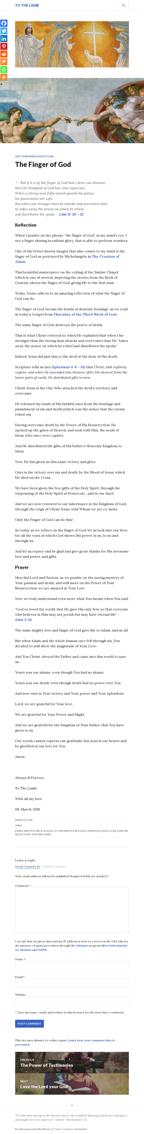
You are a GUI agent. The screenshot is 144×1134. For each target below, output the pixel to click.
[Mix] (3, 61)
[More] (3, 77)
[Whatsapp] (3, 69)
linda (18, 825)
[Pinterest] (3, 46)
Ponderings (29, 156)
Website (20, 994)
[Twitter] (3, 30)
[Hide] (1, 84)
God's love (109, 830)
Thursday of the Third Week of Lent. (86, 314)
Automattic (80, 1129)
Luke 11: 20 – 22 (71, 214)
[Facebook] (3, 23)
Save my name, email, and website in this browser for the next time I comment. (71, 1012)
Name (20, 959)
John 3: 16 (23, 619)
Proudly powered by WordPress (32, 1129)
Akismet (82, 945)
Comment (23, 885)
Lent (18, 156)
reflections (46, 156)
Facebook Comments (54, 866)
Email (20, 977)
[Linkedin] (3, 38)
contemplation (67, 830)
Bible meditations (28, 830)
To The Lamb (27, 5)
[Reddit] (3, 54)
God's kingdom (90, 830)
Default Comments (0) (27, 866)
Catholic (48, 830)
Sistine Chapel (42, 834)
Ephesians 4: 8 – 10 (68, 367)
